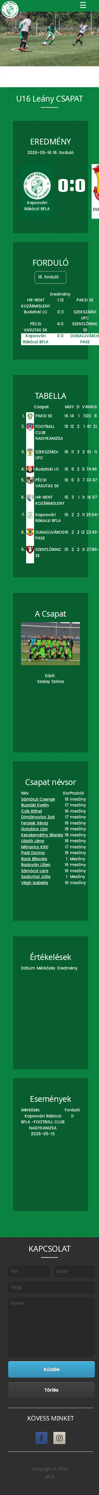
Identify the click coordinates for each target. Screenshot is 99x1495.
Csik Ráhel (31, 811)
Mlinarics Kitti (34, 847)
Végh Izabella (34, 883)
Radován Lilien (35, 865)
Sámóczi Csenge (38, 799)
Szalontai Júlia (35, 877)
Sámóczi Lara (34, 871)
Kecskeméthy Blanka (42, 835)
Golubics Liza (34, 829)
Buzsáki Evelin (35, 805)
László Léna (32, 841)
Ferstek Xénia (34, 823)
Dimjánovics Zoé (38, 817)
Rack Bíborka (34, 859)
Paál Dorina (33, 853)
